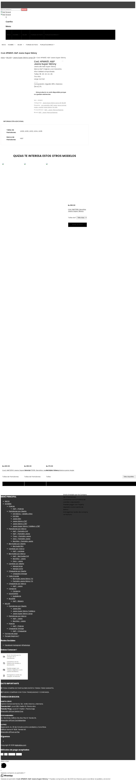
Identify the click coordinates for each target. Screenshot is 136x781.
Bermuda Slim (18, 546)
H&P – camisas (18, 551)
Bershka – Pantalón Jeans (23, 541)
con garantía (45, 105)
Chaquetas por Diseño (17, 571)
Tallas (48, 477)
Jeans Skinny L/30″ (20, 524)
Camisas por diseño (16, 564)
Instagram (17, 645)
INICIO (9, 35)
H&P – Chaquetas (19, 631)
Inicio (3, 58)
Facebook (9, 645)
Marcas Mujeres (58, 110)
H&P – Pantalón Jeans (21, 534)
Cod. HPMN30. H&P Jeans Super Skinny (65, 60)
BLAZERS (12, 599)
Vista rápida (8, 487)
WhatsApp (26, 645)
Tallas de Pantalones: (10, 477)
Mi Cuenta (9, 3)
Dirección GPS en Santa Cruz (12, 711)
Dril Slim (16, 516)
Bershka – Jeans (19, 559)
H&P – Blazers (18, 601)
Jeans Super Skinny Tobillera (24, 611)
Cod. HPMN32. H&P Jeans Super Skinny (63, 60)
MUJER (25, 35)
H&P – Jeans (18, 586)
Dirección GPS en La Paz (10, 732)
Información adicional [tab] (13, 121)
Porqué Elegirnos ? (52, 35)
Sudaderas (17, 596)
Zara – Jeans (18, 561)
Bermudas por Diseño (17, 544)
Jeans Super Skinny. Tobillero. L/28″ (26, 526)
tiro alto (55, 107)
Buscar (24, 9)
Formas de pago (37, 35)
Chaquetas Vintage (16, 628)
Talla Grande (14, 576)
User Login (5, 7)
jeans (55, 105)
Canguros (12, 589)
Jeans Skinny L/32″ (20, 521)
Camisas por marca (16, 549)
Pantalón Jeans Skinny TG (23, 581)
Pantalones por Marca (17, 529)
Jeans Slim (17, 519)
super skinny (48, 107)
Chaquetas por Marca (17, 584)
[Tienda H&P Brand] (6, 12)
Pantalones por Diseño (17, 511)
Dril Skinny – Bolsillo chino (22, 514)
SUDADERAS (13, 594)
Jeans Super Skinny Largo (23, 613)
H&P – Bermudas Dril (21, 556)
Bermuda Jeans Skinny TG (23, 579)
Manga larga (18, 566)
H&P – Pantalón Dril (20, 531)
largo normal (62, 105)
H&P (51, 105)
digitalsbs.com (20, 745)
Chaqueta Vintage (20, 574)
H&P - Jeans (48, 110)
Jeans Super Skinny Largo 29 (24, 58)
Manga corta (18, 569)
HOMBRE (15, 35)
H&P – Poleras (18, 509)
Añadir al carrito (77, 225)
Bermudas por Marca (17, 554)
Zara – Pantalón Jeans (21, 539)
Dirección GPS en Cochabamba (13, 720)
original (40, 107)
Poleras (12, 506)
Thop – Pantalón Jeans (22, 536)
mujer (36, 107)
